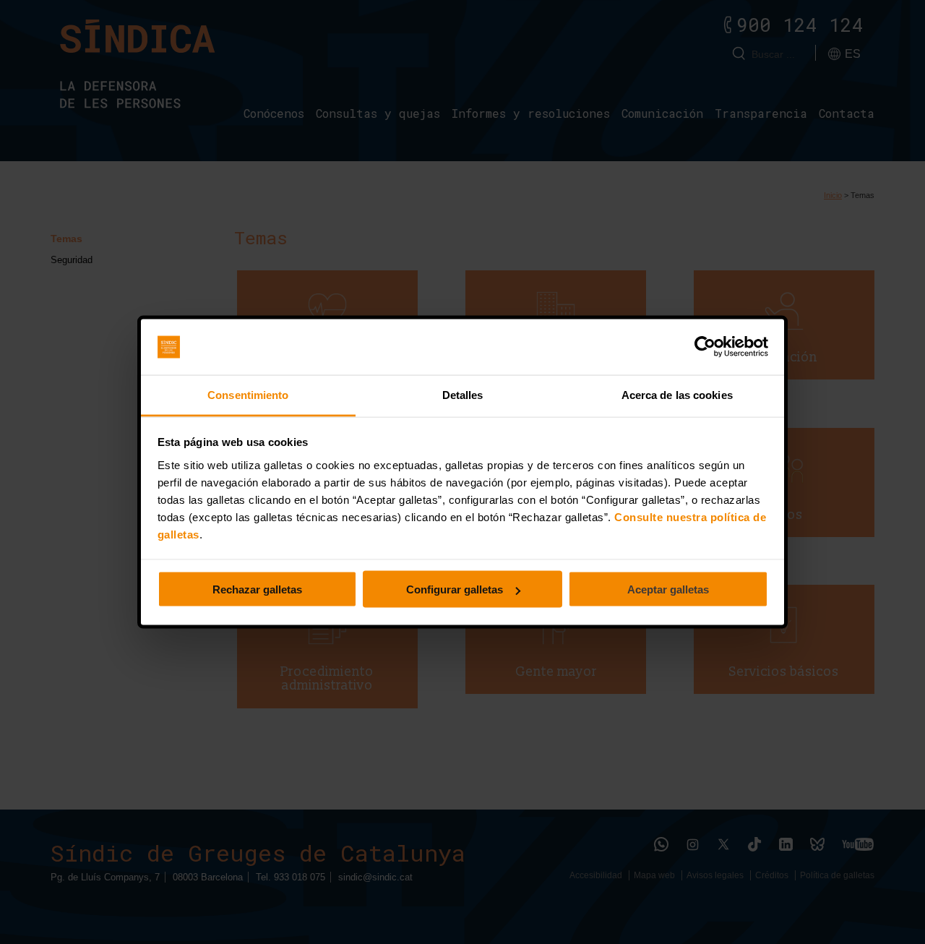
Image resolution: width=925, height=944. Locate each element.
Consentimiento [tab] (247, 394)
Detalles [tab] (462, 394)
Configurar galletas (454, 589)
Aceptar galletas (668, 589)
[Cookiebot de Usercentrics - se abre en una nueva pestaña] (705, 347)
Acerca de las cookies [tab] (677, 394)
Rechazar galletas (257, 589)
